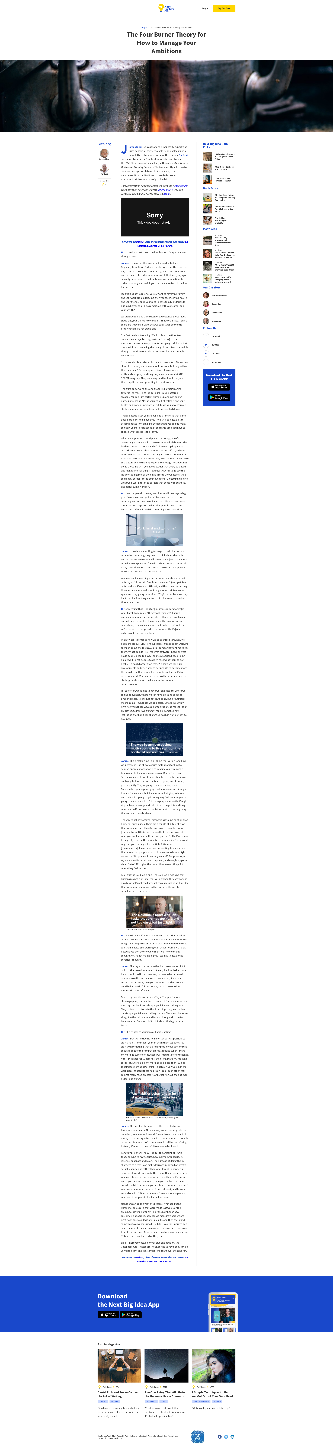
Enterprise (133, 1436)
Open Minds (180, 185)
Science (163, 1401)
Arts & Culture (151, 1401)
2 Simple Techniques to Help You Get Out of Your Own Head (212, 1394)
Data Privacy (168, 1436)
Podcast (120, 1436)
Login (205, 8)
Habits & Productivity (201, 1401)
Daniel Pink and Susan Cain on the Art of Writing (118, 1394)
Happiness (114, 1401)
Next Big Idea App (104, 1436)
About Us (142, 1436)
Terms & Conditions (155, 1436)
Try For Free (224, 8)
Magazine (145, 28)
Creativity (103, 1401)
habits (166, 193)
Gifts (113, 1436)
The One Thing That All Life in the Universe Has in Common (165, 1394)
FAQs (126, 1436)
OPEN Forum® (164, 189)
